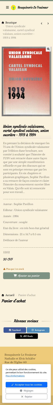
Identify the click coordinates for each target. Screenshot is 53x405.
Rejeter (28, 396)
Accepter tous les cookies (28, 384)
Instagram (40, 330)
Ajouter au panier (28, 275)
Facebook (16, 330)
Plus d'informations (15, 375)
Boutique (11, 22)
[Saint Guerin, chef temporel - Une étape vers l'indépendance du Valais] (48, 23)
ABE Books (28, 336)
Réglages (28, 390)
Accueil (9, 295)
